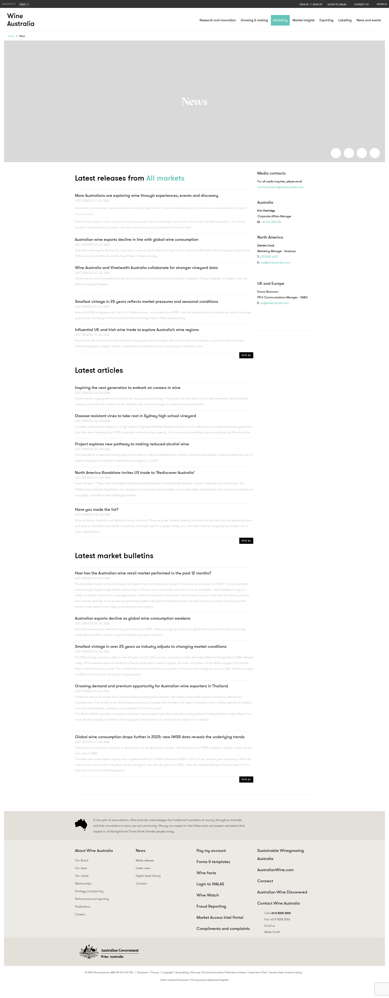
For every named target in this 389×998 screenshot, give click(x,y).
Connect (141, 883)
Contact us (361, 4)
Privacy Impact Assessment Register (210, 980)
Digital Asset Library (148, 876)
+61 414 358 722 (271, 222)
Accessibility (182, 972)
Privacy (155, 972)
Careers (80, 914)
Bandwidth (8, 4)
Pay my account (211, 850)
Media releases (145, 860)
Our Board (81, 860)
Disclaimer (142, 972)
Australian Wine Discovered (282, 892)
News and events (369, 20)
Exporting (326, 20)
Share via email (375, 153)
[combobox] (24, 4)
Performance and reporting (92, 899)
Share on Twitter (362, 153)
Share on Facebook (336, 153)
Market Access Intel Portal (220, 917)
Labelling (345, 20)
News (140, 850)
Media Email (272, 932)
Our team (81, 868)
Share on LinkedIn (349, 153)
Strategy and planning (89, 891)
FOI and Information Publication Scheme (224, 972)
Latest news (143, 868)
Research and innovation (218, 20)
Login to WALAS (337, 4)
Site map (195, 972)
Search (382, 4)
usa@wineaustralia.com (275, 262)
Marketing (280, 20)
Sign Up (317, 4)
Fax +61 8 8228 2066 (277, 919)
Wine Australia (21, 19)
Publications (82, 907)
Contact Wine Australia (278, 903)
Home (11, 36)
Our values (82, 876)
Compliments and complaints (223, 928)
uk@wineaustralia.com (275, 303)
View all (246, 355)
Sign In (304, 4)
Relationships (83, 883)
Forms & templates (213, 861)
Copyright (167, 972)
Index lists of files (258, 972)
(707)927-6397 (269, 257)
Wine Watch (208, 895)
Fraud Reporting (211, 906)
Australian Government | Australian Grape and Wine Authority (108, 952)
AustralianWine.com (275, 870)
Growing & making (254, 20)
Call (277, 913)
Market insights (304, 20)
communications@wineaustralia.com (280, 187)
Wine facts (206, 873)
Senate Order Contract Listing (285, 972)
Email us (269, 926)
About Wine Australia (94, 850)
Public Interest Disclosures (174, 980)
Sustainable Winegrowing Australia (280, 854)
